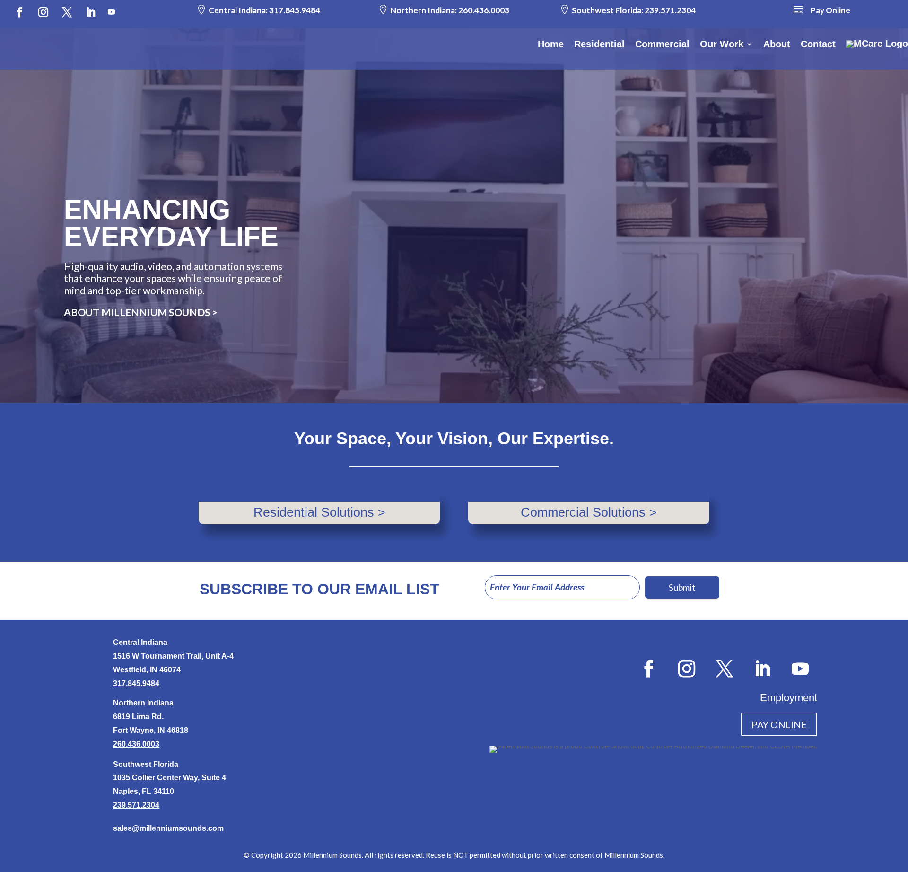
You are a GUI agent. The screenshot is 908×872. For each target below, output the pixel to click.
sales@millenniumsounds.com (168, 828)
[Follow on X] (67, 12)
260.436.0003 (483, 10)
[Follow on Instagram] (43, 12)
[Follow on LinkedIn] (91, 12)
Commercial (662, 44)
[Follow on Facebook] (19, 12)
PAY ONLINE (779, 724)
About (776, 44)
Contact (818, 44)
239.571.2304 (670, 10)
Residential (599, 44)
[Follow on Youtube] (112, 12)
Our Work (721, 44)
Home (551, 44)
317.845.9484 (294, 10)
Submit (682, 587)
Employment (788, 698)
